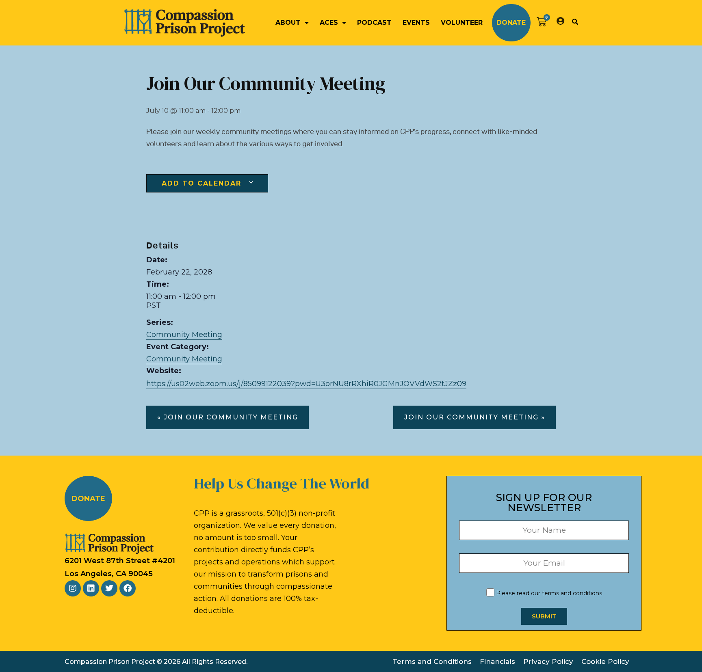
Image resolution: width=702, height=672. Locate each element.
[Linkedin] (91, 588)
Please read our (548, 593)
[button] (575, 21)
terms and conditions (572, 593)
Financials (497, 661)
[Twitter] (109, 588)
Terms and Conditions (432, 661)
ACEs (329, 22)
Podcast (374, 22)
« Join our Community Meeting (227, 417)
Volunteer (462, 22)
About (288, 22)
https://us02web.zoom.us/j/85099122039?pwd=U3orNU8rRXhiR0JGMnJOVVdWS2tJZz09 (306, 383)
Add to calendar (201, 183)
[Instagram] (73, 588)
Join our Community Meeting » (474, 417)
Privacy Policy (548, 661)
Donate (511, 22)
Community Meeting (184, 334)
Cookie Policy (605, 661)
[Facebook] (127, 588)
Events (416, 22)
